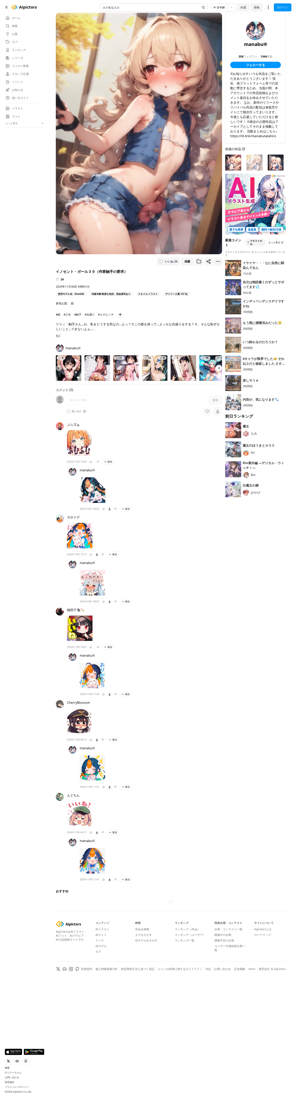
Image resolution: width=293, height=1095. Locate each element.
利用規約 (9, 1082)
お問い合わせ (12, 1077)
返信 (109, 461)
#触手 (78, 314)
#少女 (67, 314)
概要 (7, 1067)
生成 (243, 7)
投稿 (257, 7)
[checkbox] (68, 411)
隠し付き (76, 411)
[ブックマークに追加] (199, 261)
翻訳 (58, 335)
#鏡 (58, 314)
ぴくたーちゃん (13, 1072)
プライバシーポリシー (17, 1087)
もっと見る (274, 242)
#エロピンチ (106, 314)
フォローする (255, 65)
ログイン (282, 7)
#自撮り (90, 314)
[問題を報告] (98, 462)
